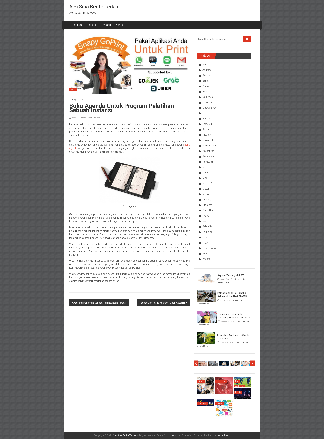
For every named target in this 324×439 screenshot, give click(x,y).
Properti (206, 215)
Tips (204, 237)
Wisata (206, 259)
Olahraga (207, 199)
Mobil (205, 178)
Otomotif (207, 205)
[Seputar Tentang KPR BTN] (206, 278)
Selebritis (207, 226)
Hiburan (206, 134)
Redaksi (91, 24)
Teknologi (207, 232)
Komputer (207, 161)
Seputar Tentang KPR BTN (231, 275)
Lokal (205, 172)
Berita (205, 80)
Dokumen (207, 97)
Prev (196, 363)
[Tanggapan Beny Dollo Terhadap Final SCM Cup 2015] (207, 316)
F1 (203, 113)
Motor (205, 188)
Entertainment (209, 107)
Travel (205, 242)
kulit (204, 167)
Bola (204, 91)
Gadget (206, 129)
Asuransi (207, 70)
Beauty (206, 75)
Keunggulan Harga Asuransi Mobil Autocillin (163, 302)
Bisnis (73, 90)
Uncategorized (210, 248)
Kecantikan (208, 151)
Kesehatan (208, 156)
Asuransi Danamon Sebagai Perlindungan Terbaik (99, 302)
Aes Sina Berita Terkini (94, 7)
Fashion (206, 118)
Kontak (120, 24)
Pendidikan (208, 210)
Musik (205, 194)
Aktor (205, 64)
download (207, 102)
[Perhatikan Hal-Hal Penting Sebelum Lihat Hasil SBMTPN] (206, 295)
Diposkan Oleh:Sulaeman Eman (86, 118)
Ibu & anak (207, 140)
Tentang (106, 24)
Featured (207, 124)
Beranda (77, 24)
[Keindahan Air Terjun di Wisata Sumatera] (206, 337)
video (205, 253)
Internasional (209, 145)
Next (252, 363)
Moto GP (207, 183)
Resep (205, 221)
